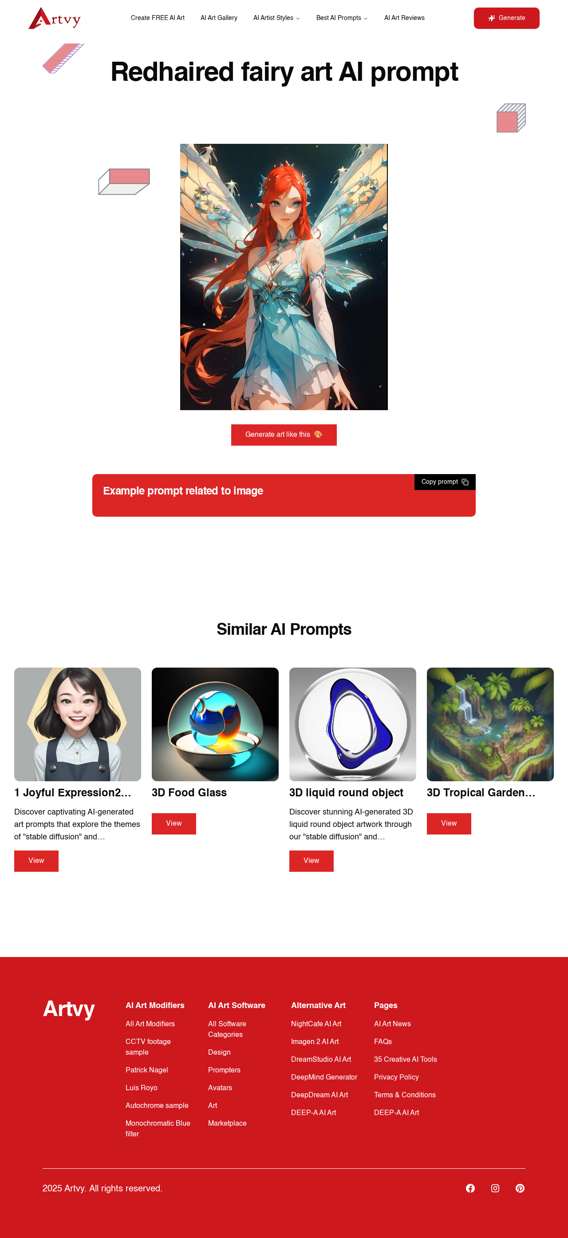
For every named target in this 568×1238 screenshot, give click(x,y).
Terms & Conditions (405, 1095)
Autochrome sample (157, 1106)
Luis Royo (142, 1088)
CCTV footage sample (148, 1047)
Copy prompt (440, 482)
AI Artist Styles (273, 18)
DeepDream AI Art (319, 1095)
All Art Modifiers (150, 1024)
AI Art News (392, 1024)
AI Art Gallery (219, 18)
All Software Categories (227, 1030)
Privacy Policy (396, 1077)
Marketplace (227, 1123)
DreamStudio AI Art (321, 1060)
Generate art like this (284, 435)
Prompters (224, 1070)
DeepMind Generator (324, 1077)
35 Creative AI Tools (405, 1060)
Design (219, 1052)
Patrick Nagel (147, 1070)
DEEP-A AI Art (313, 1113)
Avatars (220, 1088)
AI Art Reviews (404, 18)
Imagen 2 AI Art (315, 1042)
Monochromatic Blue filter (158, 1129)
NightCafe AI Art (316, 1024)
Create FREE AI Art (158, 18)
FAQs (383, 1042)
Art (212, 1106)
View (36, 861)
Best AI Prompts (338, 18)
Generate (512, 18)
